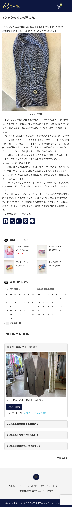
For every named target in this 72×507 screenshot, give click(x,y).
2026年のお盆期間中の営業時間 (23, 424)
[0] (59, 7)
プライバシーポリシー (50, 486)
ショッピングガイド (28, 486)
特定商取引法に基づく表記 (30, 491)
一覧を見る (62, 457)
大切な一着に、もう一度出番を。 (23, 347)
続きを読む (14, 407)
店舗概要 (12, 486)
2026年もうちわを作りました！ (23, 435)
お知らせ (28, 413)
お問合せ (49, 491)
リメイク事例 (40, 413)
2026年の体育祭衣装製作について (24, 446)
